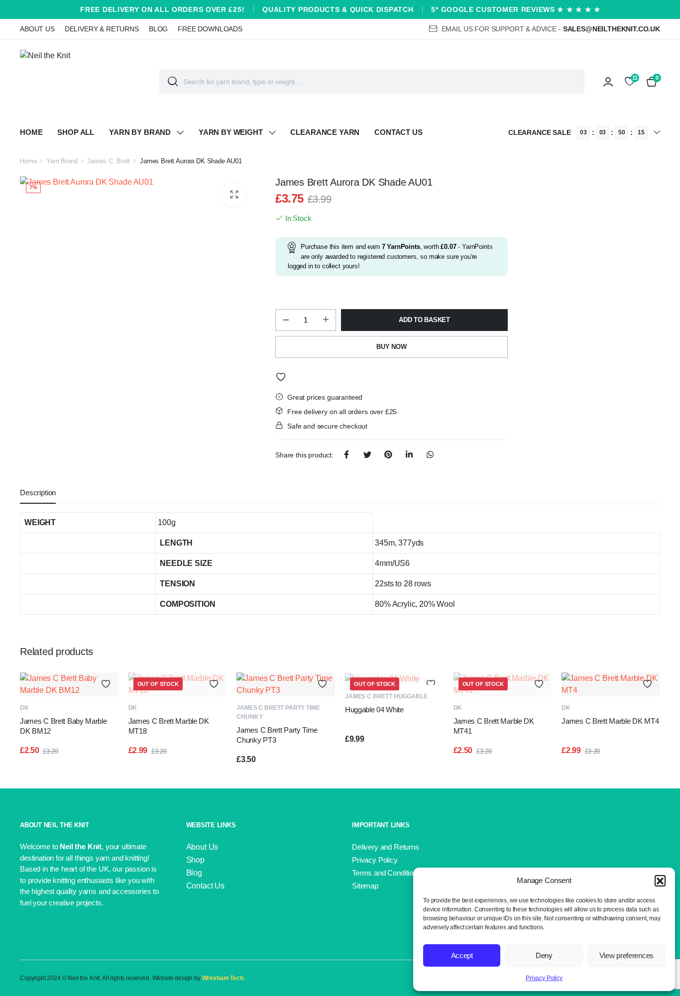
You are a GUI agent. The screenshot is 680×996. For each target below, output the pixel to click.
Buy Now (391, 346)
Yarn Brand (61, 161)
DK (24, 707)
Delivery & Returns (102, 29)
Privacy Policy (544, 978)
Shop (195, 860)
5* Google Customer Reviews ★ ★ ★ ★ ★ (515, 9)
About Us (37, 29)
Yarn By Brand (140, 132)
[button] (660, 880)
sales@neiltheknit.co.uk (611, 29)
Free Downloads (210, 29)
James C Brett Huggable (386, 696)
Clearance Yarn (324, 132)
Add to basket (424, 320)
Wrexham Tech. (223, 978)
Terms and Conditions (386, 873)
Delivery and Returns (385, 847)
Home (31, 132)
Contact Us (398, 132)
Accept (462, 955)
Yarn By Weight (231, 132)
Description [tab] (38, 492)
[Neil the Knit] (82, 81)
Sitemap (365, 886)
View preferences (626, 955)
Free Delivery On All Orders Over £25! (162, 9)
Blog (158, 29)
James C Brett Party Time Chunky (278, 712)
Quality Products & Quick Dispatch (337, 9)
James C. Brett (108, 161)
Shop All (75, 132)
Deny (544, 955)
